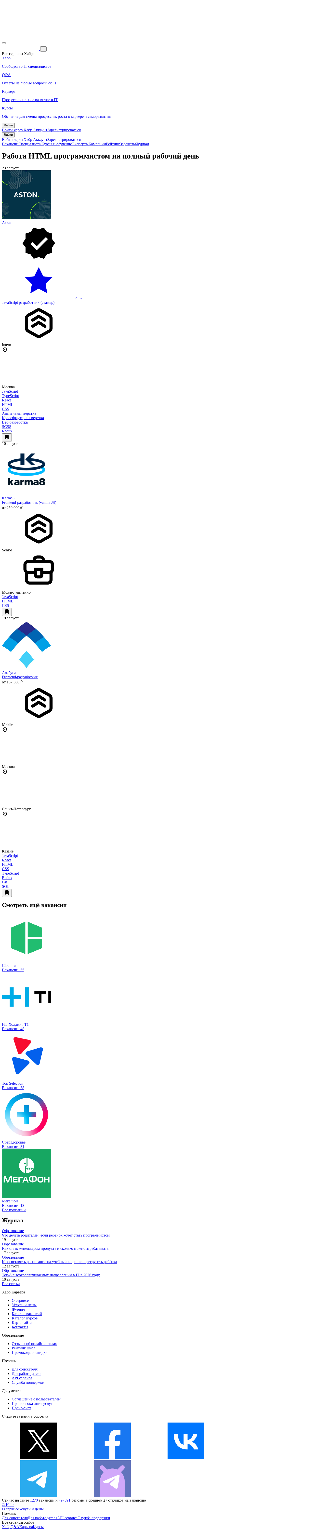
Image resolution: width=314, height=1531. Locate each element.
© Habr (8, 1505)
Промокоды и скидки (30, 1352)
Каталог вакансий (27, 1314)
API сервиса (22, 1378)
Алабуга (9, 672)
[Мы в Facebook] (112, 1458)
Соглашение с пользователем (36, 1399)
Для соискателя (25, 1369)
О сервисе (20, 1300)
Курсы (38, 1527)
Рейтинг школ (23, 1348)
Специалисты (29, 144)
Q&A (15, 1527)
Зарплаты (128, 144)
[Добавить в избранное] (7, 437)
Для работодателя (26, 1373)
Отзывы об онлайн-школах (34, 1344)
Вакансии (10, 144)
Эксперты (80, 144)
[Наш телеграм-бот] (112, 1496)
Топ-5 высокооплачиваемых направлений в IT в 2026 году (51, 1275)
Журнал (142, 144)
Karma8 (8, 498)
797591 (64, 1500)
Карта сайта (22, 1322)
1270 (34, 1500)
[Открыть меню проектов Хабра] (4, 43)
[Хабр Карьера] (21, 49)
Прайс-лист (21, 1408)
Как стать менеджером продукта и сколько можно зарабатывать (55, 1248)
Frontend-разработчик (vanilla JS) (29, 502)
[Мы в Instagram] (259, 1458)
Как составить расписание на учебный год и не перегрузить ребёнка (59, 1262)
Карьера (26, 1527)
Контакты (20, 1327)
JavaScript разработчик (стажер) (28, 302)
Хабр (6, 1527)
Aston (6, 222)
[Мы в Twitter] (39, 1458)
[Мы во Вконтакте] (186, 1458)
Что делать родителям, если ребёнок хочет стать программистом (56, 1235)
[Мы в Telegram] (39, 1496)
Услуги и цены (24, 1305)
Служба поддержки (28, 1382)
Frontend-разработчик (20, 677)
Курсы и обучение (56, 144)
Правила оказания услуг (32, 1403)
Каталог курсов (25, 1318)
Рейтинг (113, 144)
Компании (97, 144)
